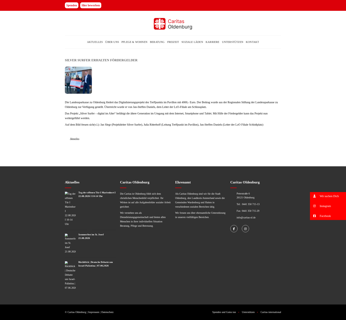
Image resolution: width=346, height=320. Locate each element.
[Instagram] (245, 228)
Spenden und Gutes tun (224, 312)
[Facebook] (234, 228)
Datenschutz (107, 312)
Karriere (212, 42)
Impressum (93, 312)
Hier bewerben (91, 5)
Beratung (157, 42)
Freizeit (173, 42)
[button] (328, 196)
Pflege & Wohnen (134, 42)
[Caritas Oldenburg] (173, 23)
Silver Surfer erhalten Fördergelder (101, 60)
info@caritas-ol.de (246, 217)
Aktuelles (95, 42)
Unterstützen (232, 42)
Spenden (71, 5)
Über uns (112, 42)
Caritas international (271, 312)
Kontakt (252, 42)
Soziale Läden (192, 42)
